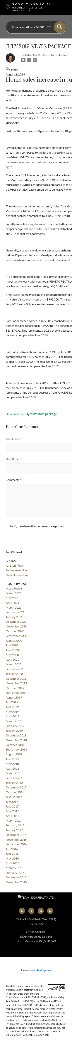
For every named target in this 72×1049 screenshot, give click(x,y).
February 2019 (15, 725)
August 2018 (14, 754)
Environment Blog (17, 570)
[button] (22, 911)
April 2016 (12, 863)
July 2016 (12, 849)
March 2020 (13, 664)
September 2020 (16, 635)
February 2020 (15, 669)
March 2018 (13, 773)
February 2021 (15, 612)
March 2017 (13, 820)
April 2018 (12, 768)
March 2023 (13, 593)
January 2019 (14, 730)
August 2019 (14, 697)
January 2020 (14, 673)
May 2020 (12, 655)
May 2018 (12, 763)
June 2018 (12, 759)
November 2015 (16, 882)
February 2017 (15, 825)
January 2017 (14, 830)
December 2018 (16, 735)
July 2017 (12, 801)
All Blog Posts (15, 565)
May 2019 (12, 711)
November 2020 (16, 626)
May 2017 (12, 811)
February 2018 (15, 778)
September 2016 (16, 844)
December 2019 (16, 678)
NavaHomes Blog (17, 575)
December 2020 (16, 621)
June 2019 (12, 707)
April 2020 (12, 659)
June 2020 (12, 650)
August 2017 (14, 796)
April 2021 (12, 602)
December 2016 (16, 834)
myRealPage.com (42, 970)
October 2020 (15, 631)
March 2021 (13, 607)
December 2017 (16, 787)
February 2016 (15, 872)
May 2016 (12, 858)
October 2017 (15, 792)
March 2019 (13, 721)
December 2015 (16, 877)
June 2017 (12, 806)
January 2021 (14, 617)
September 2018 (16, 749)
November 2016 (16, 839)
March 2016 (13, 868)
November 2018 (16, 740)
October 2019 (15, 688)
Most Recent (14, 588)
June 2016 (12, 853)
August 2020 (14, 640)
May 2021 (12, 598)
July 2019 (12, 702)
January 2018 (14, 782)
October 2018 (15, 744)
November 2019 (16, 683)
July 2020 (12, 645)
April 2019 (12, 716)
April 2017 (12, 816)
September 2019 (16, 692)
